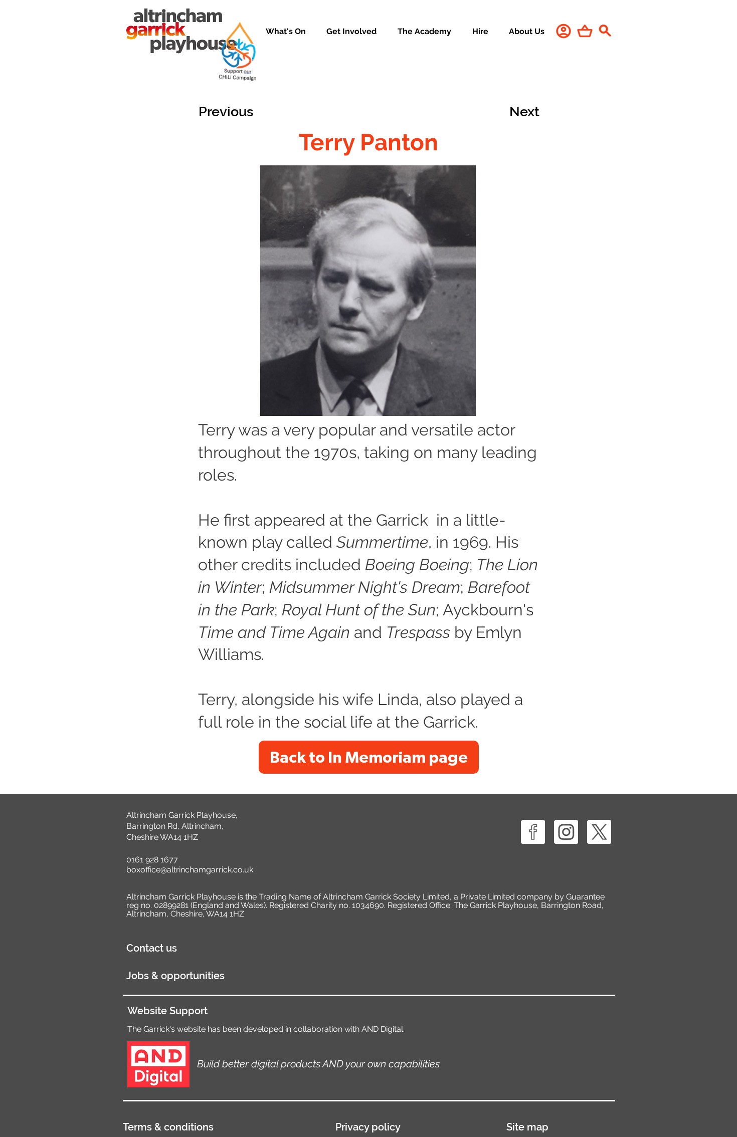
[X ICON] (599, 832)
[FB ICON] (533, 832)
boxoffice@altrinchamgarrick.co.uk (189, 869)
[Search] (605, 31)
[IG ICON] (566, 832)
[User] (564, 31)
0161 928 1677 (152, 859)
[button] (352, 32)
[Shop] (585, 31)
